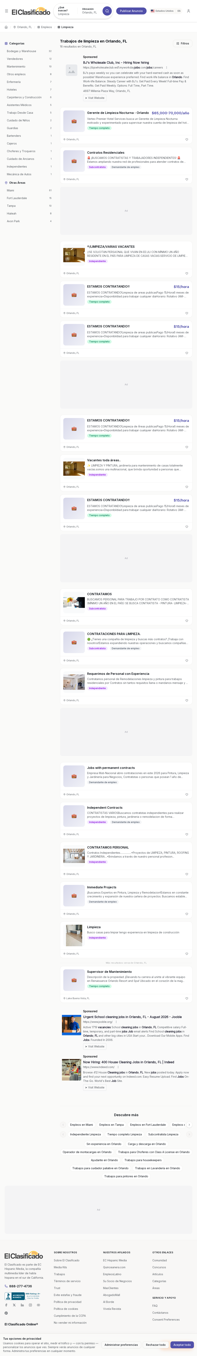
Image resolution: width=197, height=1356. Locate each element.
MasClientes (111, 1288)
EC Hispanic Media (115, 1260)
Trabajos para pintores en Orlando (126, 1176)
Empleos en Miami (81, 1124)
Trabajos (59, 1274)
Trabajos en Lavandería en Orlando (157, 1168)
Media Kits (60, 1267)
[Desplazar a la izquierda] (63, 1125)
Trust (57, 1288)
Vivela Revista (112, 1308)
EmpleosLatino (112, 1274)
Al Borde (108, 1301)
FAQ (155, 1305)
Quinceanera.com (114, 1267)
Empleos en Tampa (111, 1124)
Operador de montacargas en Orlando (87, 1152)
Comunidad (159, 1260)
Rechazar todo (156, 1344)
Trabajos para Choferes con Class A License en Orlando (154, 1152)
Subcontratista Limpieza (163, 1134)
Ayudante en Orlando (104, 1160)
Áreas (156, 1288)
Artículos (157, 1274)
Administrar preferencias (121, 1344)
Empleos (46, 27)
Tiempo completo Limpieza (124, 1134)
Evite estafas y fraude (68, 1295)
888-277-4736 (20, 1286)
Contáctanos (160, 1312)
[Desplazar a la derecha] (189, 1125)
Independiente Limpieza (85, 1134)
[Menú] (6, 11)
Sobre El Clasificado (66, 1260)
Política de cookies (66, 1308)
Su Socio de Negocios (117, 1281)
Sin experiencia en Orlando (104, 1144)
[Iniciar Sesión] (188, 11)
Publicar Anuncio (131, 11)
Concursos (159, 1267)
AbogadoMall (111, 1295)
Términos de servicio (67, 1281)
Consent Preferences (166, 1319)
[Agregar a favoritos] (186, 139)
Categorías (159, 1281)
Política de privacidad (67, 1301)
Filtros (185, 43)
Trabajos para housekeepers (143, 1160)
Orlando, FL (24, 27)
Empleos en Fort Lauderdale (148, 1124)
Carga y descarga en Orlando (147, 1144)
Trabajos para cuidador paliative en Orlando (100, 1168)
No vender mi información (70, 1322)
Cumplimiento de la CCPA (70, 1315)
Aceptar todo (182, 1344)
